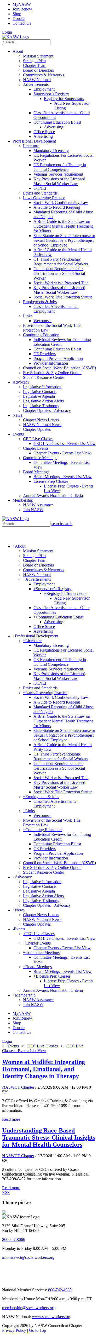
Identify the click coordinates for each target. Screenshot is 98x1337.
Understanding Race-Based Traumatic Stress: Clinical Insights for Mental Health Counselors (48, 1137)
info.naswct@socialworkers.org (28, 1257)
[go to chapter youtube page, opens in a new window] (43, 1281)
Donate (19, 18)
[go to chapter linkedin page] (19, 1281)
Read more (11, 1119)
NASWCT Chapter (18, 1087)
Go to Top (37, 1330)
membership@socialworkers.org (28, 1307)
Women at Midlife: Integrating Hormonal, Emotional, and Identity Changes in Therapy (43, 1068)
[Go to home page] (15, 37)
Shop (17, 14)
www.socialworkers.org (51, 1316)
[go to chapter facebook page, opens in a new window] (31, 1281)
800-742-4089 (60, 1290)
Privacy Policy (14, 1330)
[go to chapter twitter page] (5, 1281)
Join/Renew (22, 9)
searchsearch (61, 523)
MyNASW (22, 4)
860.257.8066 (13, 1239)
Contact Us (22, 23)
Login (7, 32)
